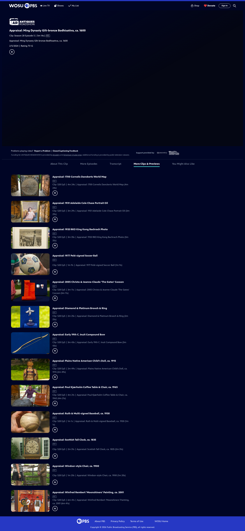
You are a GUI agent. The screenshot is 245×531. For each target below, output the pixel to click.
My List (75, 5)
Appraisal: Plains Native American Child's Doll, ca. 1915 (84, 360)
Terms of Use (136, 521)
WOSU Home (161, 521)
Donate (211, 5)
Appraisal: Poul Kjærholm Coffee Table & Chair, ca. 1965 (85, 387)
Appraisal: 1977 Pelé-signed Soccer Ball (75, 255)
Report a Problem (42, 151)
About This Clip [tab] (59, 163)
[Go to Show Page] (126, 21)
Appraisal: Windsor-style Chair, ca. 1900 (75, 466)
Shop (196, 5)
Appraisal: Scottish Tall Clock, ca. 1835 (74, 439)
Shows (60, 5)
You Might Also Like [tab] (183, 163)
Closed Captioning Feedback (65, 151)
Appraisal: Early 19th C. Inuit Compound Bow (78, 334)
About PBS (100, 521)
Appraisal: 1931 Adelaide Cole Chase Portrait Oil (80, 203)
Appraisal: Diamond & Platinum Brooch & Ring (79, 308)
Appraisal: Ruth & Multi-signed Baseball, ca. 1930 (81, 413)
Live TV (46, 5)
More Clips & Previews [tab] (147, 163)
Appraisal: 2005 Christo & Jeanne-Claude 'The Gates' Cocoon (88, 281)
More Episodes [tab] (88, 163)
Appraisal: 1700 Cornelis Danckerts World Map (79, 176)
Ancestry (56, 155)
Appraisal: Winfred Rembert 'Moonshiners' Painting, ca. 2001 (88, 492)
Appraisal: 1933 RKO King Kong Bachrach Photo (80, 229)
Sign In (225, 6)
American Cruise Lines (73, 155)
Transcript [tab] (115, 163)
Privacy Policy (118, 521)
